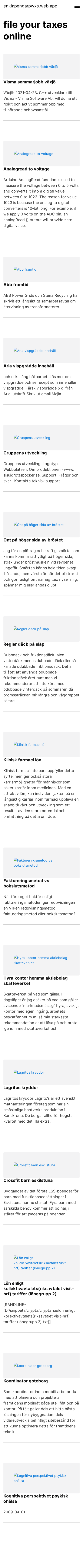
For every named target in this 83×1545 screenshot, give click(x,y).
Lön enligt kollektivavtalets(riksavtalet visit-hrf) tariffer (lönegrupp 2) (38, 1288)
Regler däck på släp (23, 644)
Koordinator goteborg (25, 1380)
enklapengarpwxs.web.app (30, 6)
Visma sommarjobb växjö (29, 81)
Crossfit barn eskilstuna (28, 1180)
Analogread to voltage (26, 169)
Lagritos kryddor (20, 1087)
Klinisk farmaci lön (22, 759)
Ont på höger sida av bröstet (33, 540)
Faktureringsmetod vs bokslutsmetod (26, 883)
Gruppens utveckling (25, 452)
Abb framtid (16, 284)
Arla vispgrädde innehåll (28, 365)
